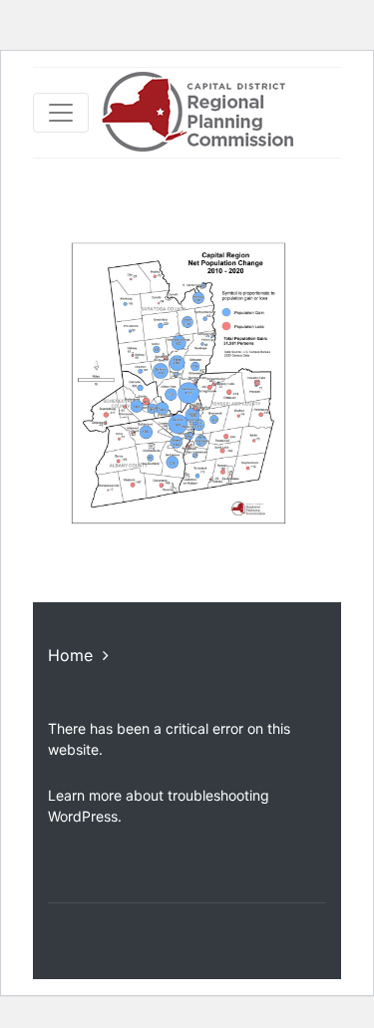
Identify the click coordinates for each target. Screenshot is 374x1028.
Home (70, 655)
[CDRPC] (197, 113)
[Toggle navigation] (61, 113)
